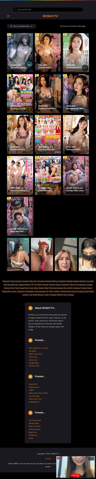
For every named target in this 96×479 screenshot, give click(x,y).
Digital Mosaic (24, 285)
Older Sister (39, 288)
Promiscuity (65, 292)
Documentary (40, 292)
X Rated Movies (35, 429)
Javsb (31, 438)
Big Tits (33, 281)
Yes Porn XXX (34, 366)
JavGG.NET (33, 384)
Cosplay (70, 295)
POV (51, 292)
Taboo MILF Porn (35, 399)
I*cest (17, 288)
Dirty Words (89, 292)
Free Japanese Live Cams (38, 348)
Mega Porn (33, 432)
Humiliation (29, 292)
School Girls (9, 288)
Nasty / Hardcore (62, 285)
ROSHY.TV (50, 16)
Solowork (6, 281)
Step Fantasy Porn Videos (38, 393)
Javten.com (33, 360)
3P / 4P (34, 285)
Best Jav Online (34, 426)
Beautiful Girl (12, 285)
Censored (41, 281)
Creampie (25, 281)
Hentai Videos (34, 423)
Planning (52, 288)
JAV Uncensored (35, 420)
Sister (46, 295)
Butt (65, 295)
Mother (60, 295)
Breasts (60, 288)
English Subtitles (66, 281)
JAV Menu (32, 351)
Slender (45, 285)
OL (47, 292)
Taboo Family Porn (36, 354)
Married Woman (52, 281)
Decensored (16, 281)
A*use (30, 288)
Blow (39, 285)
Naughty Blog (34, 363)
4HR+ (70, 288)
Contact (48, 459)
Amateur (76, 288)
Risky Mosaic (38, 295)
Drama (52, 285)
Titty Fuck (74, 285)
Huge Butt (24, 288)
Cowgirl (89, 285)
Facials (84, 288)
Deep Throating (77, 292)
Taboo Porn (33, 357)
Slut (5, 285)
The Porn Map (34, 396)
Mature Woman (80, 281)
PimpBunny (33, 435)
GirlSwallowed (34, 402)
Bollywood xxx (34, 387)
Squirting (82, 285)
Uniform (57, 292)
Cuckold (90, 281)
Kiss (65, 288)
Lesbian (25, 295)
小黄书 (31, 390)
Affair (46, 288)
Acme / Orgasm (17, 292)
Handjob (53, 295)
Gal (30, 295)
